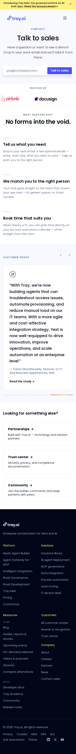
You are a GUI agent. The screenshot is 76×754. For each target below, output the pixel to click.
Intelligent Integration (17, 571)
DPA (43, 734)
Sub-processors (14, 740)
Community (11, 701)
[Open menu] (65, 18)
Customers (48, 615)
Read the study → (22, 381)
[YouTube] (62, 739)
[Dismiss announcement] (70, 4)
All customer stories (54, 623)
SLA (52, 734)
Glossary (9, 665)
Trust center (49, 636)
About (45, 652)
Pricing (7, 598)
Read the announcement (41, 6)
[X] (55, 739)
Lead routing (49, 586)
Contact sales (50, 679)
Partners (46, 666)
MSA (34, 734)
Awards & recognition (55, 629)
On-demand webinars (18, 652)
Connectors (11, 604)
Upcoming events (15, 645)
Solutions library (51, 553)
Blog (6, 627)
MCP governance (53, 566)
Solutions (47, 545)
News (44, 672)
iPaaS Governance (15, 578)
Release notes (12, 707)
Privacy (8, 734)
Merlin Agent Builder (16, 553)
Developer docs (13, 687)
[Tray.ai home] (16, 18)
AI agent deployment (55, 560)
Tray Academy (13, 694)
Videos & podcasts (15, 659)
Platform (9, 545)
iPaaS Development (16, 584)
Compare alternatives (18, 672)
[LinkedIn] (48, 739)
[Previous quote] (60, 255)
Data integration (52, 573)
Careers (46, 659)
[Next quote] (69, 255)
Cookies (22, 734)
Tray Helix (9, 591)
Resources (10, 615)
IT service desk (51, 593)
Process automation (55, 580)
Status (32, 740)
